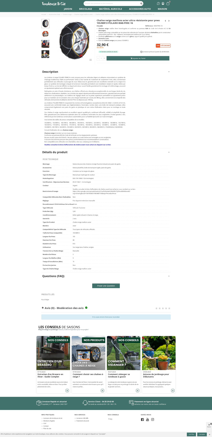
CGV (44, 423)
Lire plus (191, 434)
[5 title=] (169, 308)
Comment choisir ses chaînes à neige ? (88, 375)
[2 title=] (159, 308)
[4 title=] (166, 308)
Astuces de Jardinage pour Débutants (156, 375)
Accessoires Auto (140, 8)
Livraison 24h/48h (82, 418)
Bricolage (85, 8)
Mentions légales (49, 421)
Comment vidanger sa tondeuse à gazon (119, 375)
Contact (45, 426)
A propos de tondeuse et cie (52, 418)
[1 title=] (156, 308)
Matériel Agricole (110, 8)
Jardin (68, 8)
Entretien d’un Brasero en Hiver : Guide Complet (50, 375)
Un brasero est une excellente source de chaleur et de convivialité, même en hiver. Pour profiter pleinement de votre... (53, 384)
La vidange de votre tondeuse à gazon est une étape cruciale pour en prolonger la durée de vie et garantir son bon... (123, 384)
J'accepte (202, 434)
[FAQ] (158, 3)
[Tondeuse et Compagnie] (56, 3)
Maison (162, 8)
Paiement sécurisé (83, 421)
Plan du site (47, 428)
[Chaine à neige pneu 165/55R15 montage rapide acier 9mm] (90, 59)
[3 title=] (163, 308)
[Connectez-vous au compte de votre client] (163, 3)
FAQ (111, 419)
